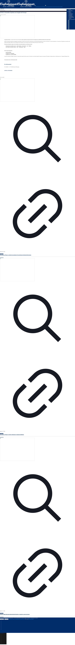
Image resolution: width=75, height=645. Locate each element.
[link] (10, 10)
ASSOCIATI (2, 633)
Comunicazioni (17, 619)
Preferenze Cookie (12, 619)
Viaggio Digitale (31, 619)
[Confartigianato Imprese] (31, 6)
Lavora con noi (22, 619)
